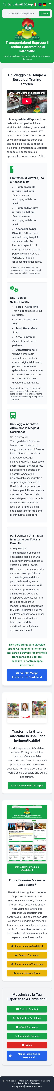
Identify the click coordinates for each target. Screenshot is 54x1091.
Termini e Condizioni (33, 1086)
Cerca (44, 13)
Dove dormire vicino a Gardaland (27, 868)
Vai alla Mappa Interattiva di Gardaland (27, 675)
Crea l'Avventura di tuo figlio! (27, 785)
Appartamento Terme (29, 973)
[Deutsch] (44, 4)
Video (29, 1045)
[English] (40, 4)
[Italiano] (35, 4)
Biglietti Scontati (29, 1009)
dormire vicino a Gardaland (28, 1083)
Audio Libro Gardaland (28, 1018)
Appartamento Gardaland (29, 946)
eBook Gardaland (28, 1027)
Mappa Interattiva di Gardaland (29, 1056)
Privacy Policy (18, 1086)
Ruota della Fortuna (28, 1036)
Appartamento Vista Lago (29, 964)
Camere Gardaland (29, 955)
